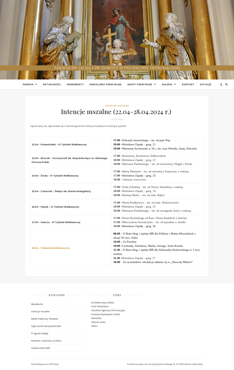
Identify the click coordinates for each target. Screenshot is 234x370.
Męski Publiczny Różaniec (44, 318)
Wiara (94, 325)
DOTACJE (205, 84)
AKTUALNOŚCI (52, 84)
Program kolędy (39, 333)
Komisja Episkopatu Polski (105, 314)
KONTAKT (188, 84)
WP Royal (53, 364)
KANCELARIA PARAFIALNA (105, 84)
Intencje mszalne (117, 105)
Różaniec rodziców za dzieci (46, 340)
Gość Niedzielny (100, 306)
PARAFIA (28, 84)
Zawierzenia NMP (40, 347)
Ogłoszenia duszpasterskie (46, 326)
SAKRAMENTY (75, 84)
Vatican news (98, 322)
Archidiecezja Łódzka (102, 302)
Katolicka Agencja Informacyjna (108, 310)
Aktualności (37, 304)
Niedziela (96, 318)
